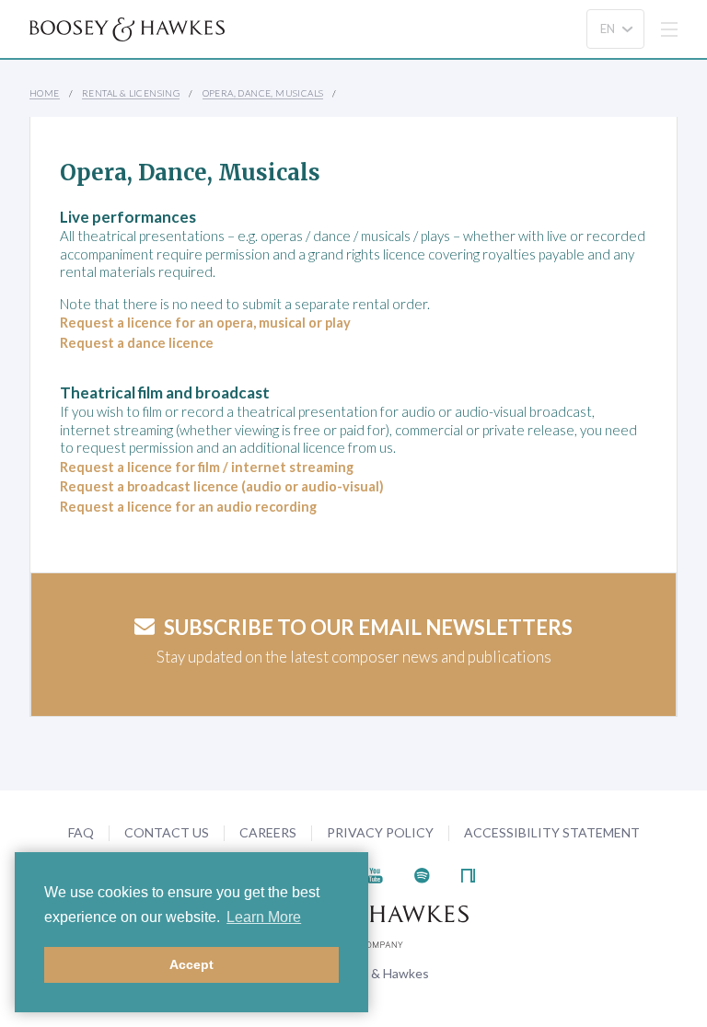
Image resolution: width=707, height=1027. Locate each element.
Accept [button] (191, 964)
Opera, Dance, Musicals (263, 92)
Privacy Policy (380, 832)
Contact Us (166, 832)
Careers (267, 832)
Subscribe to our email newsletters (368, 627)
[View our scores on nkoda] (468, 873)
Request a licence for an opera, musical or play (205, 322)
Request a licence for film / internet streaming (207, 467)
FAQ (81, 832)
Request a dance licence (137, 343)
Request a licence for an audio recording (188, 506)
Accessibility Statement (552, 832)
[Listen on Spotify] (422, 873)
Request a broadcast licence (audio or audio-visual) (222, 486)
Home (44, 92)
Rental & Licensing (131, 92)
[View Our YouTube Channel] (374, 873)
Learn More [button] (263, 917)
